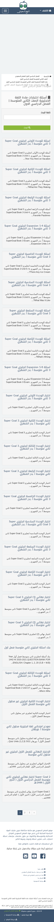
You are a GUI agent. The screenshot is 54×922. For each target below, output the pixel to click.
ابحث (26, 128)
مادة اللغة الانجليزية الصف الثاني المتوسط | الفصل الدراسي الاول (27, 82)
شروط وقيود (25, 915)
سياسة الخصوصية (39, 881)
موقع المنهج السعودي (11, 910)
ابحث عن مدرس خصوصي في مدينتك (33, 875)
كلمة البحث (45, 112)
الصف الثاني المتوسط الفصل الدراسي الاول (34, 79)
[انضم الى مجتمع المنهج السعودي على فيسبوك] (42, 856)
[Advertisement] (27, 46)
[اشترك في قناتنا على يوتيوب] (34, 856)
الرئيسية (47, 76)
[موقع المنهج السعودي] (27, 3)
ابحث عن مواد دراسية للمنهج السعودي (33, 872)
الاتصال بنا (41, 878)
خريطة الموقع (10, 919)
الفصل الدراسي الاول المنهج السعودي (27, 76)
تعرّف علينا (41, 869)
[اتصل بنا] (25, 856)
